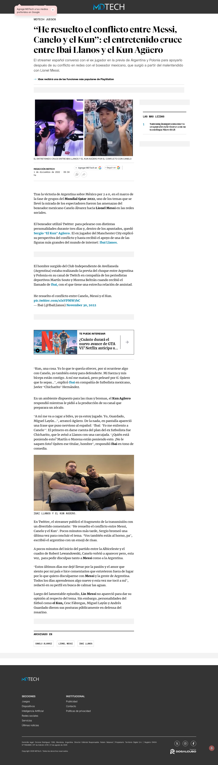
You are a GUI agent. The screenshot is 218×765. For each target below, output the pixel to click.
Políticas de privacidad (78, 710)
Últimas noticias (30, 725)
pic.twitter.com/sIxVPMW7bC (57, 300)
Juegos (26, 701)
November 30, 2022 (81, 305)
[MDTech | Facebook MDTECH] (193, 743)
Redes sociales (30, 715)
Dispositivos (28, 706)
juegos (51, 19)
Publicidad (71, 701)
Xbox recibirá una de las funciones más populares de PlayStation (76, 79)
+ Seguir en (110, 168)
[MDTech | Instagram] (185, 743)
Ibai (72, 382)
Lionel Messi (65, 644)
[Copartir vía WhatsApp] (77, 174)
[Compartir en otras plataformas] (84, 174)
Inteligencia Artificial (33, 710)
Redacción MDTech (44, 169)
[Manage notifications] (211, 748)
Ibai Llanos (85, 644)
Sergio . (52, 233)
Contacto (71, 706)
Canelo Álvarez (43, 644)
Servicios (27, 720)
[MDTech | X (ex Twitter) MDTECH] (177, 743)
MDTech (39, 19)
